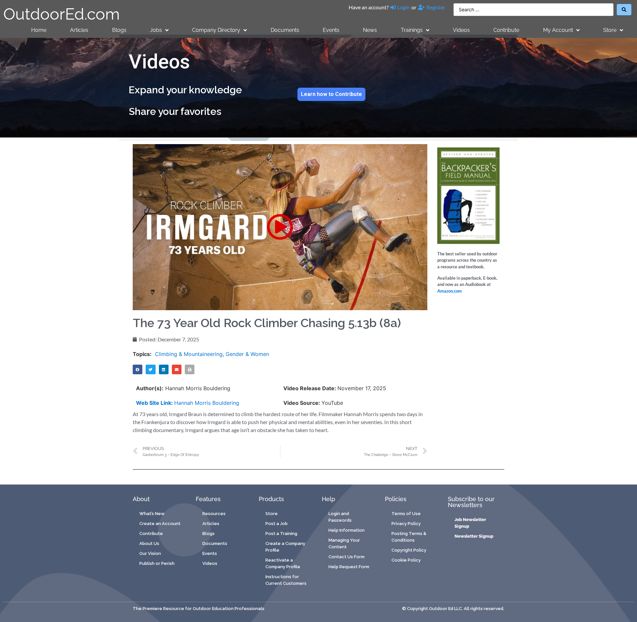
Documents (285, 30)
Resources (214, 513)
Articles (79, 30)
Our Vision (150, 553)
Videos (461, 30)
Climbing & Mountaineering (189, 354)
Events (331, 30)
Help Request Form (348, 566)
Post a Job (276, 523)
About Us (149, 543)
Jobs (156, 30)
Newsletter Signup (474, 536)
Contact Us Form (346, 556)
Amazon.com (449, 291)
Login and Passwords (340, 517)
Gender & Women (247, 354)
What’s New (152, 513)
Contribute (506, 30)
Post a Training (281, 533)
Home (38, 30)
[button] (280, 227)
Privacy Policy (406, 523)
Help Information (346, 530)
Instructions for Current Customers (286, 580)
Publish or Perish (157, 563)
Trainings (412, 30)
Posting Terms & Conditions (408, 537)
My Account (558, 30)
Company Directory (216, 30)
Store (609, 30)
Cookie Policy (406, 560)
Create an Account (159, 523)
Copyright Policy (408, 550)
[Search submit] (624, 9)
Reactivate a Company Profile (282, 563)
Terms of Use (406, 513)
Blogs (119, 30)
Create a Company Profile (285, 547)
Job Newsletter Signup (470, 523)
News (370, 30)
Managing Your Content (344, 543)
